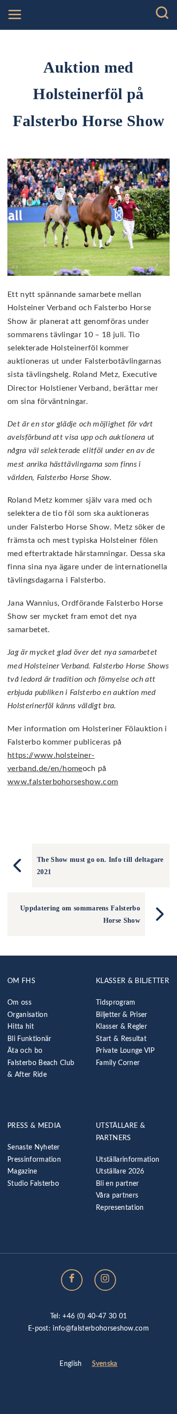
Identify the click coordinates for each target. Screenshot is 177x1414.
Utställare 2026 (120, 1171)
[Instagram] (105, 1280)
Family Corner (118, 1063)
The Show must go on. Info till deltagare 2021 (100, 865)
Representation (120, 1207)
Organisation (27, 1014)
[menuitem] (71, 1364)
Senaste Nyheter (33, 1147)
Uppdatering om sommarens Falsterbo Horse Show (80, 914)
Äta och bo (24, 1050)
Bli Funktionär (29, 1038)
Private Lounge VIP (125, 1050)
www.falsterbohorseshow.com (62, 782)
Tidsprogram (116, 1002)
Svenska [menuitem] (105, 1363)
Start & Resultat (121, 1038)
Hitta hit (20, 1026)
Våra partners (117, 1195)
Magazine (22, 1171)
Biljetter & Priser (122, 1014)
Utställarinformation (127, 1159)
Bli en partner (117, 1183)
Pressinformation (34, 1159)
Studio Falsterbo (33, 1183)
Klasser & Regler (121, 1026)
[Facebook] (72, 1280)
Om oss (19, 1002)
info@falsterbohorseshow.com (101, 1328)
